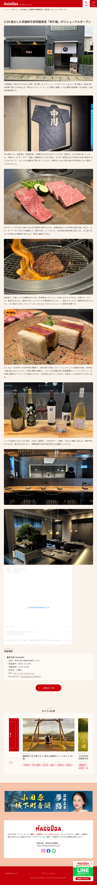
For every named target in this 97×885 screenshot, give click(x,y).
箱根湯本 (27, 765)
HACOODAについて (11, 873)
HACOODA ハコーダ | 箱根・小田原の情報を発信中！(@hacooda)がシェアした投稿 (39, 640)
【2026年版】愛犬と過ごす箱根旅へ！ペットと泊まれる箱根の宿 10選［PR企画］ (48, 757)
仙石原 (54, 765)
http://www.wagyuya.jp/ (24, 673)
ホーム (6, 9)
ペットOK (58, 768)
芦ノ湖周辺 (64, 765)
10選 (26, 768)
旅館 (50, 768)
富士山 (13, 765)
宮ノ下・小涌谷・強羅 (41, 765)
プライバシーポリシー (49, 873)
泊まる (34, 768)
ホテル (42, 768)
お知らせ (14, 9)
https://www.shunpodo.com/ (48, 845)
